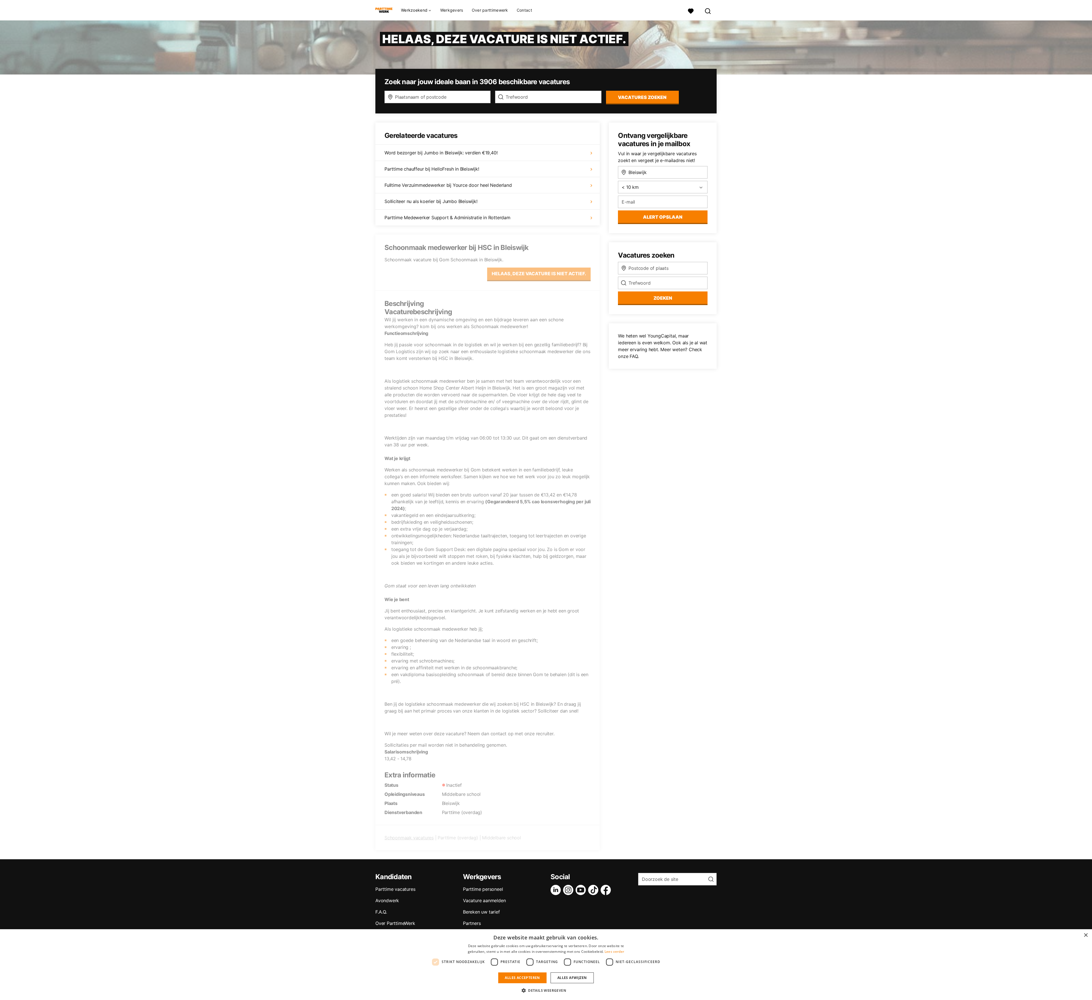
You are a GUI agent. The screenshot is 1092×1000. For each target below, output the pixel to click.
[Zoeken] (708, 10)
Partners (472, 923)
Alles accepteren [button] (522, 977)
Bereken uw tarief (481, 912)
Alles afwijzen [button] (572, 977)
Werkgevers (451, 10)
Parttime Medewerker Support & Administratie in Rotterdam (447, 217)
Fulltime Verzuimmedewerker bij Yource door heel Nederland (448, 185)
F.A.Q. (381, 912)
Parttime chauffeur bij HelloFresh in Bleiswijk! (431, 169)
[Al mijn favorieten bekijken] (691, 10)
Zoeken (662, 298)
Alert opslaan (662, 217)
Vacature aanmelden (484, 900)
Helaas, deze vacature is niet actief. (539, 273)
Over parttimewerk (490, 10)
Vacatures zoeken (642, 97)
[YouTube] (582, 890)
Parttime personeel (483, 889)
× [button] (1085, 935)
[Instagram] (569, 890)
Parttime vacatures (395, 889)
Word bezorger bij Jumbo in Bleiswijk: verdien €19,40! (440, 153)
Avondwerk (387, 900)
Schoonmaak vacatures (409, 837)
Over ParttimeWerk (395, 923)
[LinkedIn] (557, 890)
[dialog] (546, 964)
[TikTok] (594, 890)
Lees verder (614, 951)
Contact (524, 10)
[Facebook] (607, 890)
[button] (546, 990)
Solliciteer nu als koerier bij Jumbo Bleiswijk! (430, 201)
